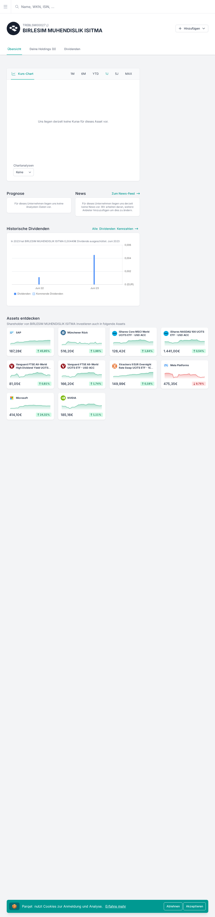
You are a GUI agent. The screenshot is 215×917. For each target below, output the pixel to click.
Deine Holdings (43, 49)
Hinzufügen (192, 28)
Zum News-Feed (124, 193)
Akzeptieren (194, 906)
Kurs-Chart (25, 73)
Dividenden (72, 49)
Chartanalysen (23, 165)
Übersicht (14, 49)
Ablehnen (173, 906)
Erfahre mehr (115, 906)
